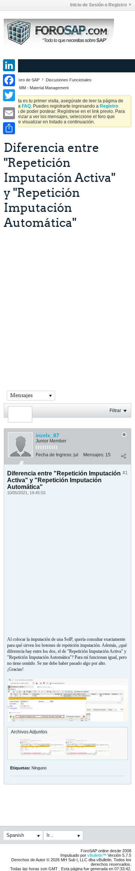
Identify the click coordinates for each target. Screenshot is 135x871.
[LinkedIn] (9, 65)
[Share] (9, 128)
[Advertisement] (67, 300)
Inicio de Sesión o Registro (98, 4)
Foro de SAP (27, 80)
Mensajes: (93, 454)
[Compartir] (123, 456)
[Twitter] (9, 95)
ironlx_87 (47, 435)
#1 (125, 472)
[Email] (9, 113)
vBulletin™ (96, 855)
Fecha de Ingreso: (54, 454)
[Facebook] (9, 80)
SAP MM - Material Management (39, 87)
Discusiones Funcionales (69, 80)
